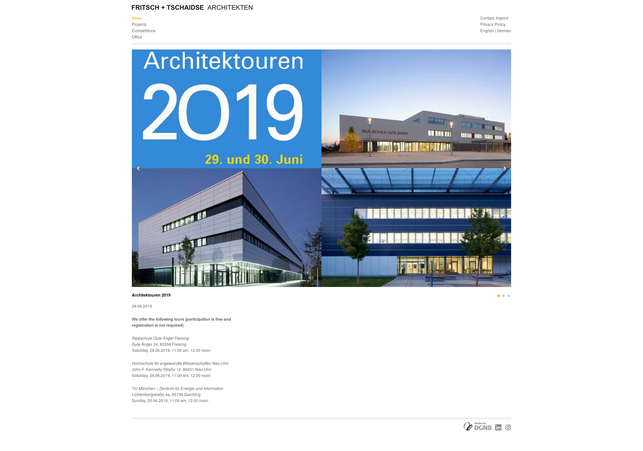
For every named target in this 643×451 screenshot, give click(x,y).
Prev (138, 168)
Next (505, 168)
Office (137, 37)
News (137, 18)
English (487, 30)
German (504, 30)
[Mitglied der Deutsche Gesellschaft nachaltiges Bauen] (478, 429)
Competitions (143, 30)
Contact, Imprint (494, 18)
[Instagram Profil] (508, 429)
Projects (139, 24)
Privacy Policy (493, 24)
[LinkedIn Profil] (498, 429)
